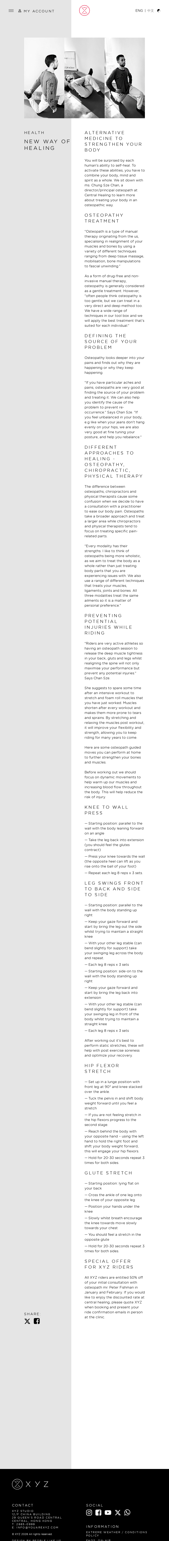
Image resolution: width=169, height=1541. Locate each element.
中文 (150, 10)
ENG (139, 10)
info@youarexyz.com (37, 1527)
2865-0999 (25, 1524)
